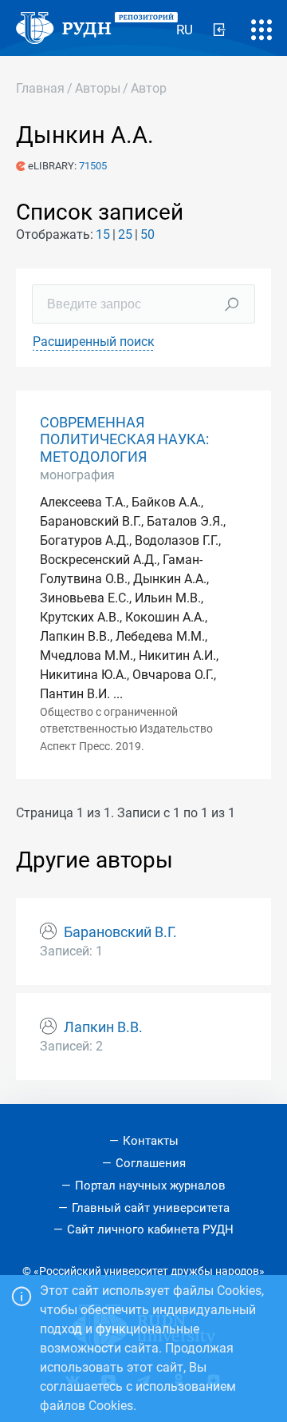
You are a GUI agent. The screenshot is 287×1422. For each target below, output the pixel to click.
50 (147, 234)
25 (125, 234)
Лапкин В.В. (103, 1027)
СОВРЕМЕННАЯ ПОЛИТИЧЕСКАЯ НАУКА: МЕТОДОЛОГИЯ (124, 439)
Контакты (151, 1141)
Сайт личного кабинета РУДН (150, 1229)
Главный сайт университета (151, 1208)
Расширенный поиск (94, 341)
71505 (93, 166)
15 (103, 234)
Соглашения (151, 1163)
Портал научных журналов (150, 1185)
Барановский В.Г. (120, 932)
